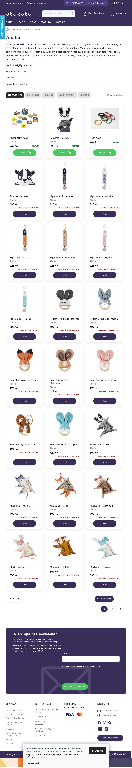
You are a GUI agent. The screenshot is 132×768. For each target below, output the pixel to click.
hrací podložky (67, 55)
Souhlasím (97, 751)
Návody (9, 740)
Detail (24, 214)
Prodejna (10, 729)
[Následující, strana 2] (112, 609)
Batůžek (10, 78)
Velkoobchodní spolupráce (42, 722)
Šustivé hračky (40, 55)
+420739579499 (109, 716)
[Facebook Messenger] (110, 722)
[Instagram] (104, 722)
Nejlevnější (33, 95)
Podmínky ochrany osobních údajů (14, 734)
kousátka (53, 55)
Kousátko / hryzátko (16, 84)
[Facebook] (99, 722)
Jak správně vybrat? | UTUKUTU (16, 723)
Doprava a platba (14, 3)
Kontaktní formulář (110, 738)
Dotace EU (40, 736)
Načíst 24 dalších (104, 599)
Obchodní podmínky (15, 718)
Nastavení (33, 763)
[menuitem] (11, 22)
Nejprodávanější (67, 95)
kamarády (83, 55)
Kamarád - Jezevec (16, 71)
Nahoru (16, 599)
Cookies (9, 744)
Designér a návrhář (43, 717)
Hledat (72, 14)
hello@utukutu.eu (110, 711)
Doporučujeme (15, 95)
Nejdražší (48, 95)
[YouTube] (100, 728)
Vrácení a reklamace (36, 3)
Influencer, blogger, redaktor (44, 730)
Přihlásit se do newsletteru (74, 687)
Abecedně (84, 95)
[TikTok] (106, 728)
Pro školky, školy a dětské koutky (46, 711)
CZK (118, 3)
